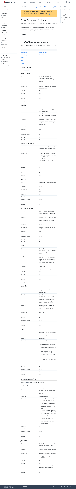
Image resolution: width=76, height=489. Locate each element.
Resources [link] (58, 2)
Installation (4, 25)
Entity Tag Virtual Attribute (27, 6)
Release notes (5, 17)
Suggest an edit (40, 6)
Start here (4, 15)
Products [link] (25, 2)
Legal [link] (32, 486)
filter (22, 60)
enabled (23, 57)
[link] (8, 2)
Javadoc (3, 59)
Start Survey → (45, 15)
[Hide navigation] (16, 6)
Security (3, 34)
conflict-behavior (43, 52)
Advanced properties (66, 17)
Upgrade (4, 27)
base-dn (23, 54)
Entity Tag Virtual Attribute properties (67, 15)
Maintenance (4, 40)
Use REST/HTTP (5, 52)
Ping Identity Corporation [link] (9, 487)
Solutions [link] (50, 2)
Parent (63, 11)
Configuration (5, 32)
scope (22, 63)
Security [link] (41, 486)
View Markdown (49, 6)
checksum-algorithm (25, 55)
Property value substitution (28, 46)
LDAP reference (5, 61)
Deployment (4, 23)
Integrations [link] (33, 2)
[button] (70, 2)
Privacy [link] (36, 486)
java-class (41, 54)
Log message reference (6, 65)
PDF (55, 6)
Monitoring (4, 44)
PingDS (4, 6)
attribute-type (24, 52)
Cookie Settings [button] (48, 486)
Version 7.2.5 (8, 9)
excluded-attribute (25, 58)
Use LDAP (4, 49)
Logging (3, 42)
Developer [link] (42, 2)
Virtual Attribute (45, 38)
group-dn (23, 62)
